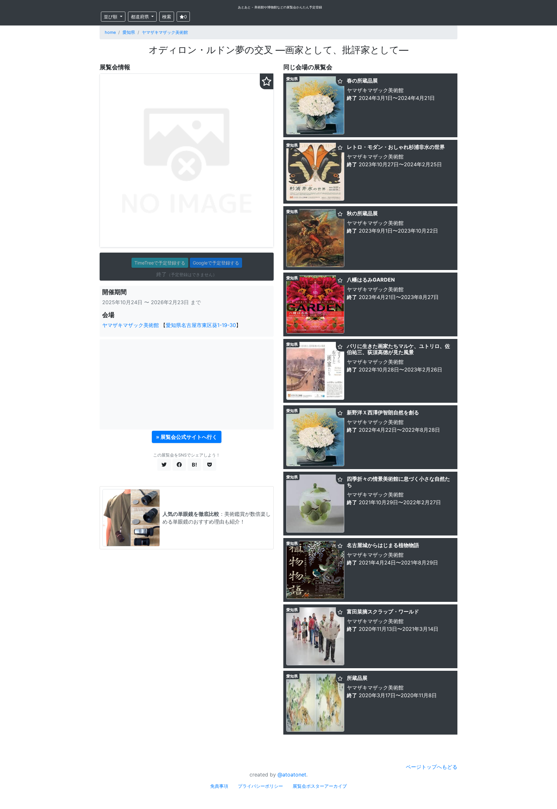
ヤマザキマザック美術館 (165, 32)
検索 (166, 16)
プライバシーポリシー (260, 786)
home (110, 32)
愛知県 (128, 32)
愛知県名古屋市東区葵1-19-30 (201, 325)
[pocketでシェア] (209, 464)
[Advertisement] (187, 384)
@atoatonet (292, 774)
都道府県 (140, 16)
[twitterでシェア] (164, 464)
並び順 (111, 16)
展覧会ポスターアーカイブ (320, 786)
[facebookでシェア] (179, 464)
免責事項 (219, 786)
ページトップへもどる (431, 767)
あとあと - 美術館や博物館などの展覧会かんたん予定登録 (280, 7)
